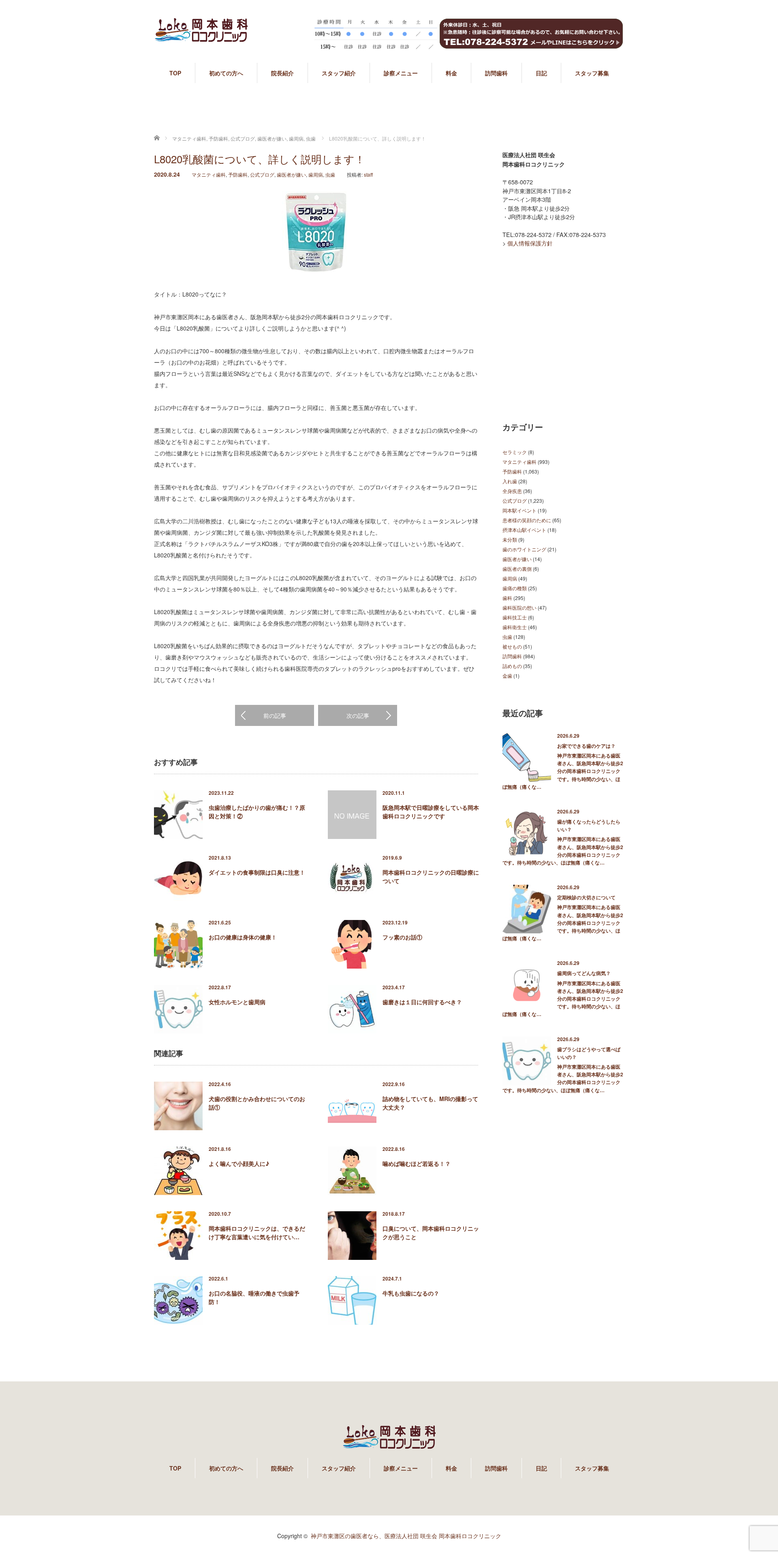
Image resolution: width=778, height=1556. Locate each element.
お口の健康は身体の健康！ (243, 937)
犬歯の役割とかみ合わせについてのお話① (257, 1103)
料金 (451, 73)
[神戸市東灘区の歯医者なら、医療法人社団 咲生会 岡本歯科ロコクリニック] (201, 37)
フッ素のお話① (402, 937)
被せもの (512, 646)
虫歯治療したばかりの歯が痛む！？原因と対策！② (257, 811)
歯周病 (315, 174)
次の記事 (357, 715)
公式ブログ (262, 174)
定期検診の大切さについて (586, 897)
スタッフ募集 (592, 73)
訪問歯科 (496, 73)
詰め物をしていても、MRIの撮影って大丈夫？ (430, 1103)
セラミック (514, 451)
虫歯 (330, 174)
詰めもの (512, 665)
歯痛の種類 (514, 588)
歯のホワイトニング (524, 549)
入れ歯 (509, 481)
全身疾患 (512, 490)
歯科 (507, 597)
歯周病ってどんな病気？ (584, 973)
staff (368, 174)
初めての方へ (226, 73)
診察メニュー (401, 73)
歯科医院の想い (519, 607)
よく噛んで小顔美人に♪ (239, 1163)
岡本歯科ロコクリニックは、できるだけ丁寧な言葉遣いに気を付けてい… (257, 1232)
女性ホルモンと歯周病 (237, 1002)
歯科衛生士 (514, 626)
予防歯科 (238, 174)
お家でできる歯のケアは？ (586, 745)
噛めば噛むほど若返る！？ (417, 1163)
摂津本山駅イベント (524, 529)
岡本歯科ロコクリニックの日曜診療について (431, 876)
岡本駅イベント (519, 510)
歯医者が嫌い (291, 174)
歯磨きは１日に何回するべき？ (422, 1002)
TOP (175, 73)
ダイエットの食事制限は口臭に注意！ (257, 872)
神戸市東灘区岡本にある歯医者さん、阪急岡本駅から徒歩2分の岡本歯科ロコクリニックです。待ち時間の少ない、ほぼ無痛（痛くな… (562, 771)
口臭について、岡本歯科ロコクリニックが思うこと (431, 1232)
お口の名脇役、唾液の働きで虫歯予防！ (254, 1297)
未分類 (509, 539)
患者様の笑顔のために (526, 520)
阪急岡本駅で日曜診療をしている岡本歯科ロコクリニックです (431, 811)
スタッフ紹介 (339, 73)
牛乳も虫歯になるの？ (411, 1293)
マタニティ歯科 (209, 174)
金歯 (507, 675)
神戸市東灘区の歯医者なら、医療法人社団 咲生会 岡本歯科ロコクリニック (406, 1536)
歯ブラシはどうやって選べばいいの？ (588, 1053)
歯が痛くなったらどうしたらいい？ (588, 825)
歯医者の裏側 (517, 568)
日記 (541, 73)
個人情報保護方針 (530, 243)
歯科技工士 (514, 617)
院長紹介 (282, 73)
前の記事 (274, 715)
